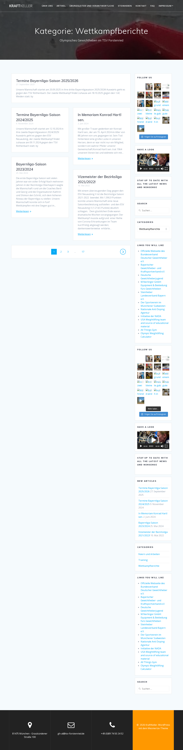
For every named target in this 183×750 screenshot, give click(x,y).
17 (83, 251)
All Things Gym (149, 329)
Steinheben (125, 5)
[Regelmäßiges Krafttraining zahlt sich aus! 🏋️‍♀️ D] (149, 95)
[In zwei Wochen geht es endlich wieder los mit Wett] (140, 111)
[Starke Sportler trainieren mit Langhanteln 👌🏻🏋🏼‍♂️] (157, 86)
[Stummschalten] (162, 168)
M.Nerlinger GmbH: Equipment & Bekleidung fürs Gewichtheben (154, 285)
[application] (153, 163)
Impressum (165, 5)
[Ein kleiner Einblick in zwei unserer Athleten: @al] (149, 111)
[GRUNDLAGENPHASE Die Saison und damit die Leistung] (140, 128)
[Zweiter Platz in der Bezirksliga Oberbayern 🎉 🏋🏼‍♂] (165, 86)
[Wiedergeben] (141, 168)
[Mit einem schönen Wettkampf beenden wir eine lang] (165, 103)
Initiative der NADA (151, 316)
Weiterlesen (84, 158)
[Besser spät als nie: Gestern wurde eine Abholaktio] (165, 120)
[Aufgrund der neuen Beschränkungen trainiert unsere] (157, 103)
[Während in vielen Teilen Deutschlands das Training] (140, 120)
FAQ (152, 5)
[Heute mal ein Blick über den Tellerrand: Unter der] (165, 95)
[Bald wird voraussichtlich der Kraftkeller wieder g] (149, 120)
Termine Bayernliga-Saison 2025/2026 (47, 81)
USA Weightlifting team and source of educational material (154, 323)
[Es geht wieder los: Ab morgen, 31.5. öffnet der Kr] (149, 103)
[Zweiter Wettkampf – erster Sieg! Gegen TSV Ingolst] (157, 95)
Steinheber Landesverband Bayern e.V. (153, 296)
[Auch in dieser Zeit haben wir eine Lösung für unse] (157, 120)
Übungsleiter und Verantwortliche (91, 5)
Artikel (61, 5)
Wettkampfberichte (148, 565)
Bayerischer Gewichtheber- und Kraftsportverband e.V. (153, 268)
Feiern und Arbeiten (149, 554)
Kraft (20, 6)
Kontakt (141, 5)
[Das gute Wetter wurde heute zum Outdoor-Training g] (165, 111)
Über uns (47, 5)
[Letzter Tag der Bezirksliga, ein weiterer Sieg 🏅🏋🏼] (140, 95)
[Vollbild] (166, 168)
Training (143, 560)
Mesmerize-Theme (158, 728)
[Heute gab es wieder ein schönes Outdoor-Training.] (157, 111)
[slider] (151, 168)
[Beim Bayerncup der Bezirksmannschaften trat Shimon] (149, 86)
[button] (153, 162)
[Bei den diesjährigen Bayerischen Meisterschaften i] (140, 103)
